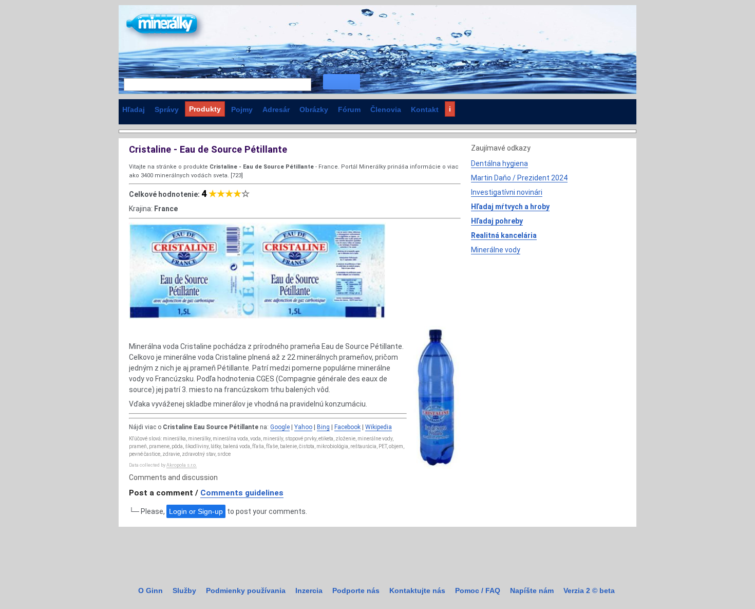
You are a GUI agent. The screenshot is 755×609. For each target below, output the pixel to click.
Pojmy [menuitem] (242, 109)
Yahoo (303, 427)
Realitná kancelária (504, 235)
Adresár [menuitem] (276, 109)
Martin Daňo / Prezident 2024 (519, 178)
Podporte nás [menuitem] (356, 590)
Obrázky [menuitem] (313, 109)
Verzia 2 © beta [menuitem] (589, 590)
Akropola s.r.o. (181, 465)
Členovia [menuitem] (385, 109)
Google (280, 427)
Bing (323, 427)
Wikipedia (378, 427)
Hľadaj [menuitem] (133, 109)
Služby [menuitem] (184, 590)
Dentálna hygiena (499, 163)
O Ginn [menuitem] (150, 590)
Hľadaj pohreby (497, 221)
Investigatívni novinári (506, 192)
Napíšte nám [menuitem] (532, 590)
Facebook (347, 427)
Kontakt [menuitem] (425, 109)
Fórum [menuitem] (349, 109)
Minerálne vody (495, 250)
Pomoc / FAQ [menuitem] (477, 590)
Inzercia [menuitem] (309, 590)
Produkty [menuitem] (205, 109)
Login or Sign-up (196, 511)
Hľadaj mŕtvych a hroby (510, 206)
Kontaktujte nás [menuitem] (417, 590)
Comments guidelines (242, 492)
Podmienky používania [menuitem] (246, 590)
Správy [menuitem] (167, 109)
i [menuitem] (450, 109)
